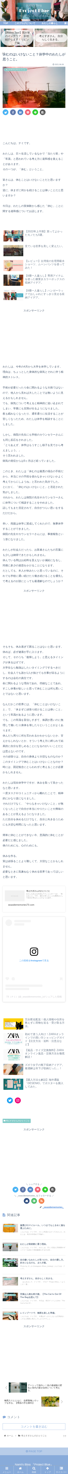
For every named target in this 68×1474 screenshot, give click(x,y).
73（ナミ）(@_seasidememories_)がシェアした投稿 (34, 996)
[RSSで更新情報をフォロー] (41, 1201)
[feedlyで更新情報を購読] (34, 1201)
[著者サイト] (27, 1201)
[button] (61, 742)
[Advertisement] (34, 127)
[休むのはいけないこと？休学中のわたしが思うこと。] (20, 112)
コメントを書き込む (34, 1426)
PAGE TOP (35, 1451)
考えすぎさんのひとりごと (17, 1121)
